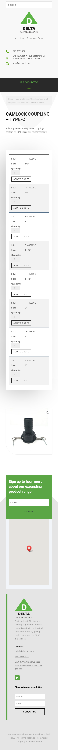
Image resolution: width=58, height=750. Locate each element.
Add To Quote (21, 179)
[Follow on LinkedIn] (17, 677)
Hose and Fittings (22, 99)
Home (15, 38)
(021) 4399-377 (22, 656)
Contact (41, 38)
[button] (47, 412)
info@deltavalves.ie (24, 651)
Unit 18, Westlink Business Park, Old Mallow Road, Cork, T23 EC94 (29, 665)
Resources (31, 38)
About (22, 38)
